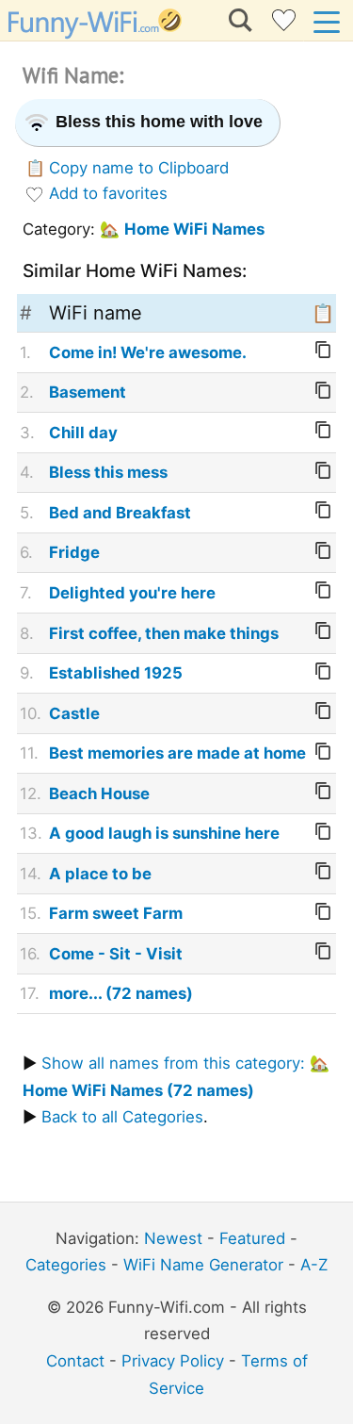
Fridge (74, 552)
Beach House (99, 793)
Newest (173, 1238)
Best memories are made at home (177, 753)
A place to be (100, 873)
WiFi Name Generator (203, 1264)
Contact (75, 1360)
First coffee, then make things (164, 633)
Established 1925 (116, 672)
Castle (74, 713)
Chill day (83, 432)
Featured (252, 1238)
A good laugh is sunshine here (164, 833)
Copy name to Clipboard (139, 167)
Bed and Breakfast (120, 512)
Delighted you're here (132, 592)
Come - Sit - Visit (116, 953)
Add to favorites (108, 193)
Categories (65, 1264)
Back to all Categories (122, 1116)
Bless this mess (108, 472)
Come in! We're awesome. (148, 352)
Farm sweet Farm (116, 913)
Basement (87, 392)
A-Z (314, 1264)
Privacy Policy (172, 1360)
